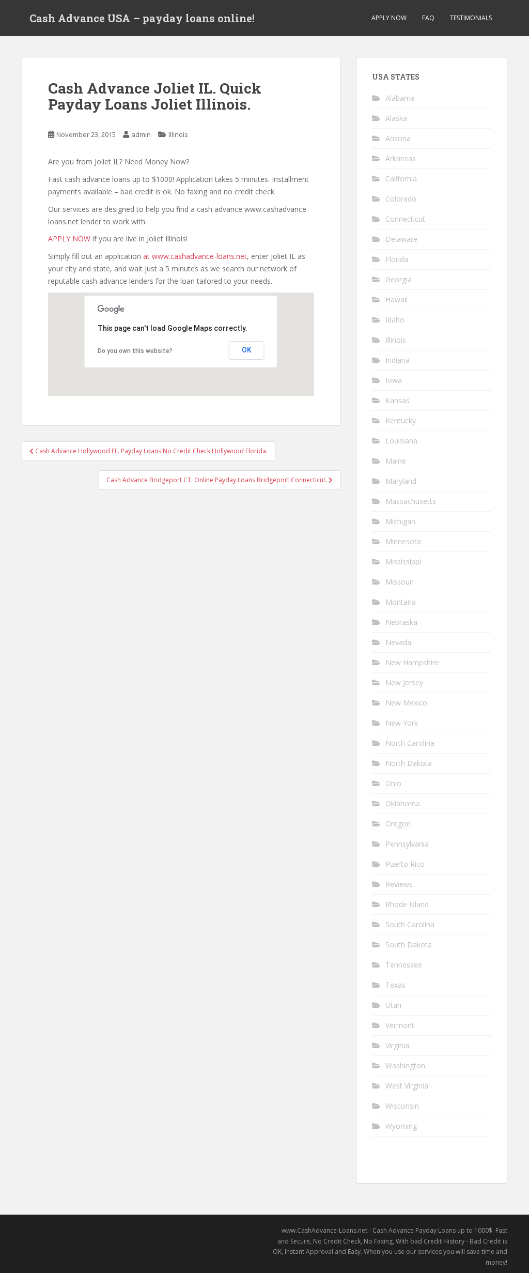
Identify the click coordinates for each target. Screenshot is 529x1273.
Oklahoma (402, 803)
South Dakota (408, 944)
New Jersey (404, 682)
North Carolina (409, 743)
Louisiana (401, 441)
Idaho (394, 320)
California (401, 178)
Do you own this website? (135, 351)
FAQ (428, 17)
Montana (400, 602)
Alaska (396, 118)
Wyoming (401, 1126)
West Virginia (406, 1086)
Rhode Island (407, 904)
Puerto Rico (405, 864)
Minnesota (403, 541)
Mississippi (403, 561)
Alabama (400, 98)
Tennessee (403, 965)
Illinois (178, 134)
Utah (393, 1005)
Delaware (401, 239)
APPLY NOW (389, 17)
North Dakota (408, 763)
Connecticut (405, 219)
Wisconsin (402, 1106)
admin (141, 134)
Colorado (400, 199)
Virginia (397, 1045)
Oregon (398, 824)
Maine (395, 461)
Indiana (397, 360)
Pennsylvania (407, 844)
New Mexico (406, 703)
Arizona (398, 138)
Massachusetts (410, 501)
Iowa (393, 380)
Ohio (393, 783)
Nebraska (401, 622)
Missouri (399, 582)
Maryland (400, 481)
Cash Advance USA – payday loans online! (142, 18)
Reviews (399, 884)
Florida (396, 259)
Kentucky (400, 420)
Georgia (398, 279)
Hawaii (396, 299)
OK (247, 350)
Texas (395, 985)
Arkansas (400, 158)
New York (401, 723)
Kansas (397, 400)
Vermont (399, 1025)
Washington (405, 1065)
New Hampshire (412, 662)
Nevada (398, 642)
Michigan (400, 521)
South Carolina (409, 924)
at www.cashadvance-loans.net (195, 256)
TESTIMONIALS (471, 17)
